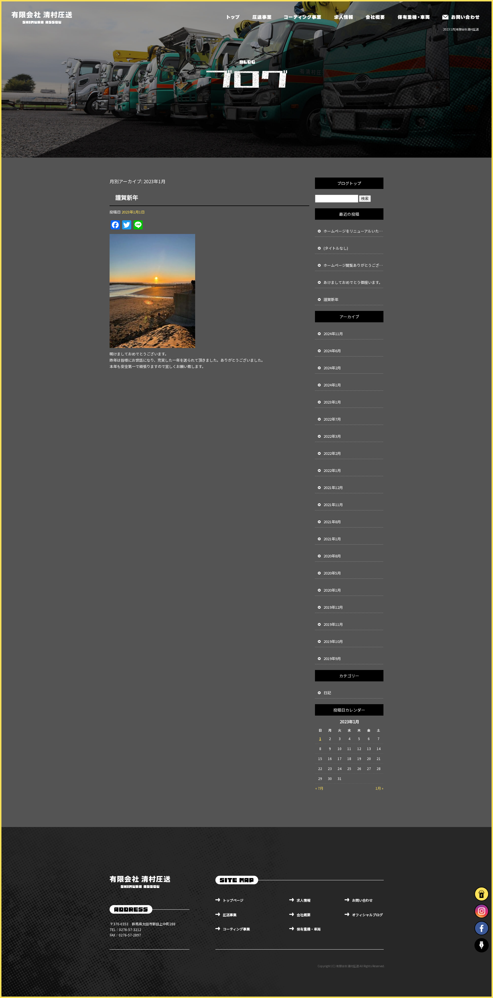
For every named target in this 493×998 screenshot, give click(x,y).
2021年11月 (333, 504)
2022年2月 (332, 453)
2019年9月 (332, 658)
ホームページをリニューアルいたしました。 (353, 231)
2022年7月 (332, 419)
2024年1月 (332, 385)
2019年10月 (333, 641)
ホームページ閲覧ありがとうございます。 (353, 265)
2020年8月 (332, 556)
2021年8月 (332, 521)
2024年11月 (333, 333)
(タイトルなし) (336, 248)
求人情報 (343, 17)
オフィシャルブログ (367, 914)
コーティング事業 (302, 17)
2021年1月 (332, 538)
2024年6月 (332, 350)
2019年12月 (333, 607)
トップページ (233, 17)
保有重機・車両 (413, 17)
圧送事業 (262, 17)
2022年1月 (332, 470)
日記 (327, 692)
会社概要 (374, 17)
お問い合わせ (461, 17)
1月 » (379, 788)
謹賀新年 (126, 197)
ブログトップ (349, 183)
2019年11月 (333, 624)
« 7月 (319, 788)
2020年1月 (332, 590)
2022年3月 (332, 436)
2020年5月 (332, 573)
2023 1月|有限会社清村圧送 (461, 29)
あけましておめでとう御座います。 (353, 282)
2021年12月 (333, 487)
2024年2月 (332, 367)
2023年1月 (332, 402)
